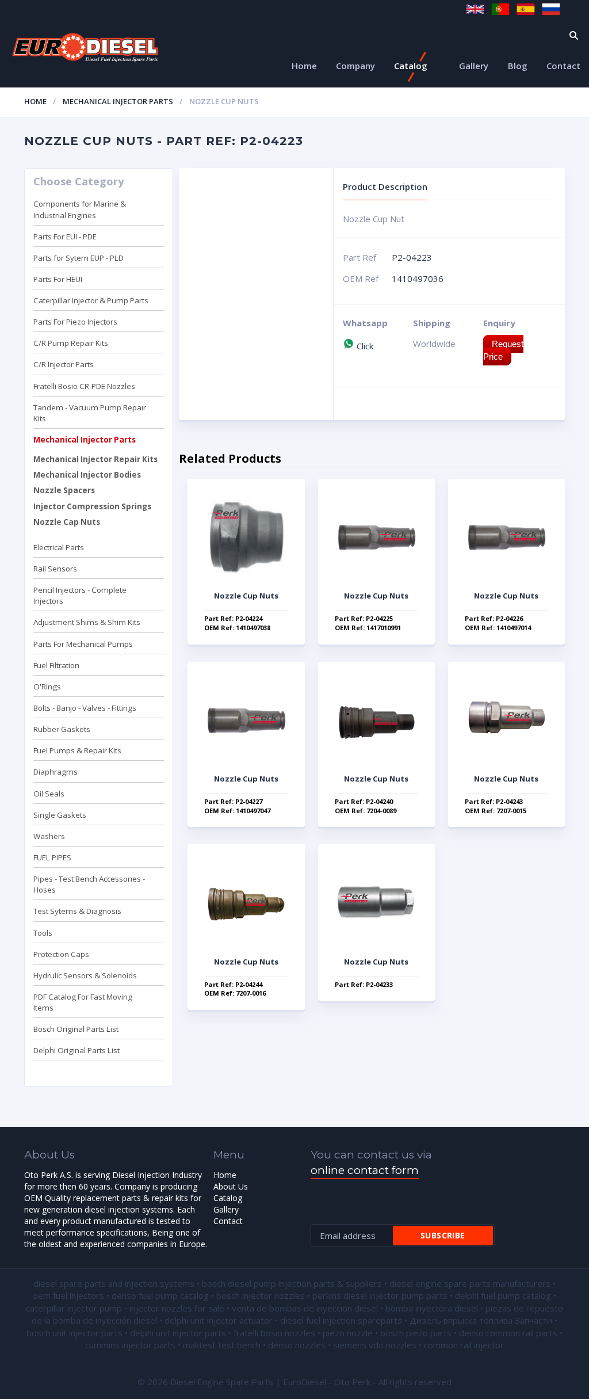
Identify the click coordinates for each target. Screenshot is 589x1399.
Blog (517, 65)
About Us (230, 1186)
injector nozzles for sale (176, 1308)
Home (304, 65)
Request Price (503, 350)
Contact (563, 65)
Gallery (473, 65)
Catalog (410, 65)
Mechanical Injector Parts (118, 101)
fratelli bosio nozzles (274, 1333)
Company (355, 65)
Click (363, 346)
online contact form (365, 1170)
